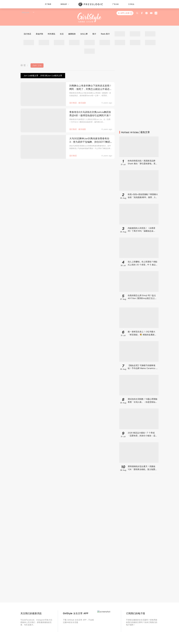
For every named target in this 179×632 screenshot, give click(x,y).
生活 (62, 34)
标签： (25, 65)
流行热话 (27, 34)
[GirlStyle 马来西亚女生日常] (90, 18)
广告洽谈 (115, 4)
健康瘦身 (72, 34)
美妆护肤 (39, 34)
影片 (94, 34)
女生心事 (84, 34)
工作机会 (131, 4)
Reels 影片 (105, 34)
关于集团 (48, 4)
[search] (137, 13)
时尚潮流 (51, 34)
